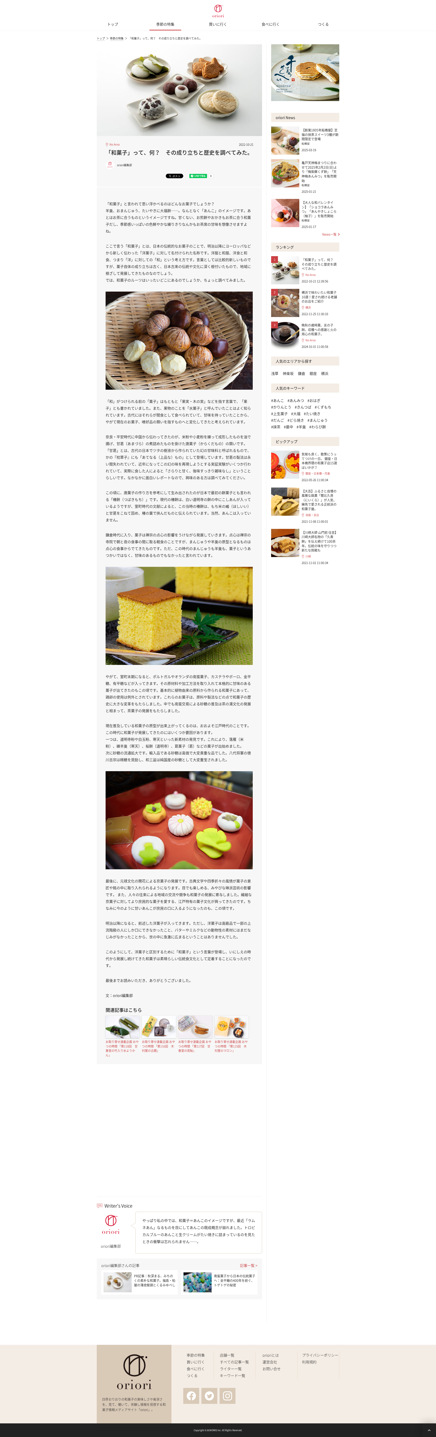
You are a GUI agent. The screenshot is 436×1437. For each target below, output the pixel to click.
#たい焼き (312, 413)
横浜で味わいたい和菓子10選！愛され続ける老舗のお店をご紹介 (319, 296)
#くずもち (323, 407)
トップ (112, 24)
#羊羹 (301, 426)
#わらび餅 (317, 426)
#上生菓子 (279, 413)
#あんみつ (295, 400)
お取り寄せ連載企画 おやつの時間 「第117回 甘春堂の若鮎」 (194, 1046)
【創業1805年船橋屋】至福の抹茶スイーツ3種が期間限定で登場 (320, 134)
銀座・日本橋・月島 (317, 474)
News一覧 (329, 234)
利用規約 (309, 1362)
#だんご (277, 420)
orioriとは (271, 1355)
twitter (209, 1396)
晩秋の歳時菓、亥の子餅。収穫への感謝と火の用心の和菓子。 (319, 329)
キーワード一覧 (232, 1375)
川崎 (308, 556)
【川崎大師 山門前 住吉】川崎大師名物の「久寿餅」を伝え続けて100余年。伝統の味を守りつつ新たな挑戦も (320, 541)
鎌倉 (301, 373)
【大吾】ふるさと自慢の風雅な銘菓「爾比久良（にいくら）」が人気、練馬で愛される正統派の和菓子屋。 (319, 500)
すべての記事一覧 (234, 1362)
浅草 (274, 373)
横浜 (308, 308)
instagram (227, 1396)
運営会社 (270, 1362)
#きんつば (303, 407)
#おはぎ (313, 400)
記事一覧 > (249, 1265)
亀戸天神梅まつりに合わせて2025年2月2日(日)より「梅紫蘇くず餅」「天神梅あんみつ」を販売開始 (319, 171)
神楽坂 (288, 373)
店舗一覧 (227, 1355)
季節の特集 (165, 24)
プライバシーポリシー (320, 1355)
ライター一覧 (231, 1368)
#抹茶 (275, 426)
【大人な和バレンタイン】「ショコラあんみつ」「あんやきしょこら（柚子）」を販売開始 (319, 209)
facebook (191, 1396)
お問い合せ (272, 1368)
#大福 (295, 413)
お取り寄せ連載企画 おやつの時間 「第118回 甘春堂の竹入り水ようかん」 (122, 1048)
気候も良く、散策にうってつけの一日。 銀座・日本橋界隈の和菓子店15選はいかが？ (319, 461)
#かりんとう (281, 407)
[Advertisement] (179, 1138)
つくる (323, 24)
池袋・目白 (312, 515)
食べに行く (271, 24)
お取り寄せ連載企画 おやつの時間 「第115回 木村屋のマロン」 (231, 1046)
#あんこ (277, 400)
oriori (218, 11)
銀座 (313, 373)
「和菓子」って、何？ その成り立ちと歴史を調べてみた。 (319, 264)
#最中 (288, 426)
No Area (114, 144)
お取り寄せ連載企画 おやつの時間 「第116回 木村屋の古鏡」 (158, 1046)
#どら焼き (295, 420)
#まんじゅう (317, 420)
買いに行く (218, 24)
